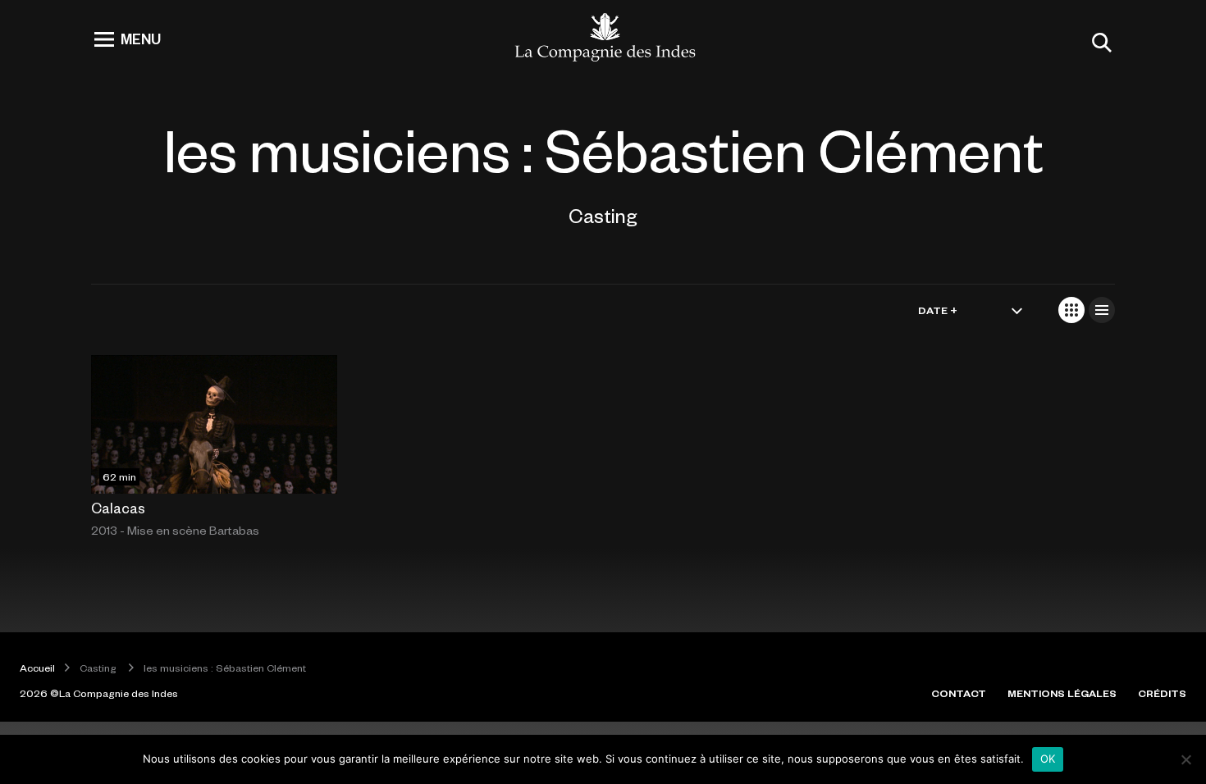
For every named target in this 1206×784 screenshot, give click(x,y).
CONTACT (958, 693)
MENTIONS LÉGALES (1062, 693)
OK (1048, 758)
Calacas (118, 508)
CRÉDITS (1162, 693)
